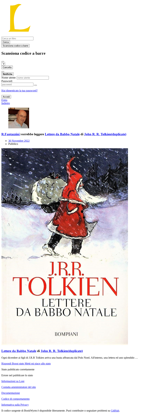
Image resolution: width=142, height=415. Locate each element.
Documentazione (10, 392)
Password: (7, 81)
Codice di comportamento (15, 398)
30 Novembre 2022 (19, 140)
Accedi (6, 96)
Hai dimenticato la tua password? (19, 90)
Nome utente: (8, 77)
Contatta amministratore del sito (18, 387)
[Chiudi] (2, 61)
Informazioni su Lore (12, 381)
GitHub (115, 410)
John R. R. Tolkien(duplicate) (105, 134)
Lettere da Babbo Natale (62, 134)
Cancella (7, 67)
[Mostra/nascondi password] (35, 85)
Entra (4, 100)
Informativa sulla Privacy (15, 404)
